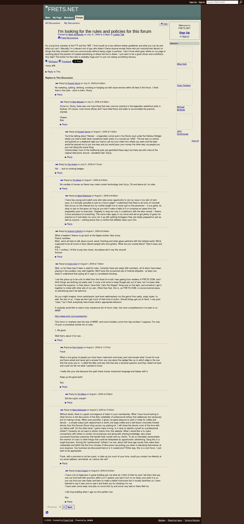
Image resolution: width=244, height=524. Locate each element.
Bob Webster (78, 101)
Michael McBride (181, 108)
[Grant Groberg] (184, 76)
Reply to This (52, 71)
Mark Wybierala (75, 34)
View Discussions (69, 37)
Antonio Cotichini (75, 231)
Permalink (56, 83)
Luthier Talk (118, 34)
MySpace (53, 61)
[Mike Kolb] (184, 54)
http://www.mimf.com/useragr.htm (71, 316)
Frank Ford (72, 263)
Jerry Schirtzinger (182, 132)
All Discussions (52, 23)
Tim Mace (76, 179)
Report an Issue (175, 520)
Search (241, 2)
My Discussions (72, 23)
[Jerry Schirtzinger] (184, 122)
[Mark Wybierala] (50, 38)
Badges (161, 520)
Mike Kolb (182, 63)
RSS (47, 512)
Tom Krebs (72, 164)
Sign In (202, 2)
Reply (58, 94)
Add (165, 23)
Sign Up (193, 2)
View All (195, 140)
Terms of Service (192, 520)
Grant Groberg (184, 85)
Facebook (66, 61)
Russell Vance (73, 83)
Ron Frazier (77, 347)
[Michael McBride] (184, 97)
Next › (70, 507)
